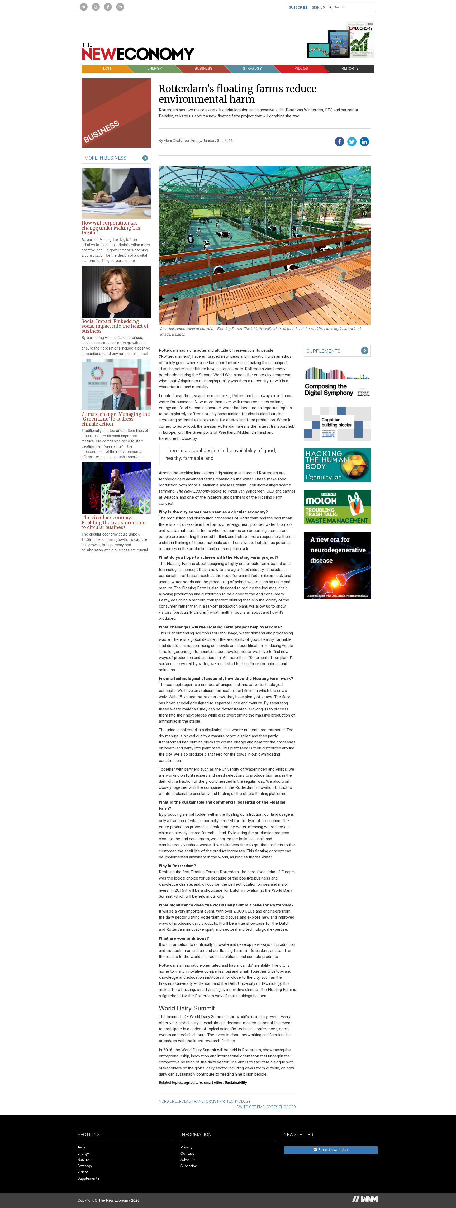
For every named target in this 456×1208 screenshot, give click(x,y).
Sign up (318, 7)
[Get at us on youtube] (96, 6)
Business (203, 68)
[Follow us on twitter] (84, 6)
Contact (187, 1154)
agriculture (193, 1082)
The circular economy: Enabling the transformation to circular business (114, 522)
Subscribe (298, 7)
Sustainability (236, 1082)
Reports (350, 68)
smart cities (213, 1082)
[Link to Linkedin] (120, 6)
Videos (301, 68)
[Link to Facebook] (108, 6)
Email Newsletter (332, 1150)
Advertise (188, 1160)
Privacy (186, 1147)
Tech (106, 68)
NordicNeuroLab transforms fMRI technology (205, 1101)
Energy (154, 68)
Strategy (252, 68)
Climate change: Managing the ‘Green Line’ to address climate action (116, 419)
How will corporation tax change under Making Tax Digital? (111, 228)
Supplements (88, 1178)
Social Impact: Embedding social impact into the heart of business (115, 326)
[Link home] (138, 53)
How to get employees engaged (265, 1107)
